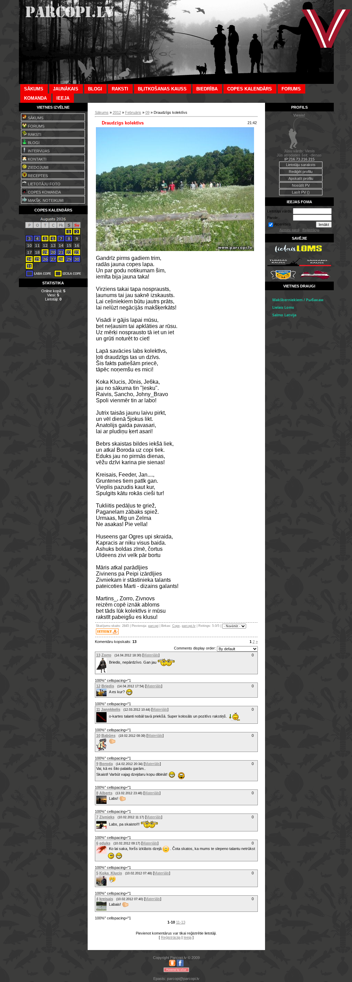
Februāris (133, 112)
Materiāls (150, 655)
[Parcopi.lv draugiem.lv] (172, 965)
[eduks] (108, 849)
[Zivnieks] (108, 824)
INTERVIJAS (38, 151)
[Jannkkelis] (108, 716)
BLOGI (33, 143)
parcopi (153, 626)
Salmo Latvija (284, 315)
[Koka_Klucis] (108, 881)
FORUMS (35, 126)
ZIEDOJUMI (37, 167)
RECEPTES (37, 176)
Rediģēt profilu (300, 172)
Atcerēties (282, 224)
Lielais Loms (283, 307)
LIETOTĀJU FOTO (43, 184)
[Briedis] (108, 692)
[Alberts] (108, 798)
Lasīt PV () (301, 192)
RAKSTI (34, 134)
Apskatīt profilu (300, 178)
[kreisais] (108, 904)
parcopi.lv (189, 626)
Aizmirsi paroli (289, 230)
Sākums (102, 112)
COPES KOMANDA (44, 192)
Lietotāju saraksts (301, 165)
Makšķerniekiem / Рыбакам (297, 299)
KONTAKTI (36, 159)
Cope (176, 626)
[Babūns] (108, 741)
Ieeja (187, 937)
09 (147, 112)
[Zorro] (108, 662)
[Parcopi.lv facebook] (180, 965)
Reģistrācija (170, 937)
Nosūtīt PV (301, 185)
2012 (117, 112)
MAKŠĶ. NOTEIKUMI (45, 200)
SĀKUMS (35, 118)
